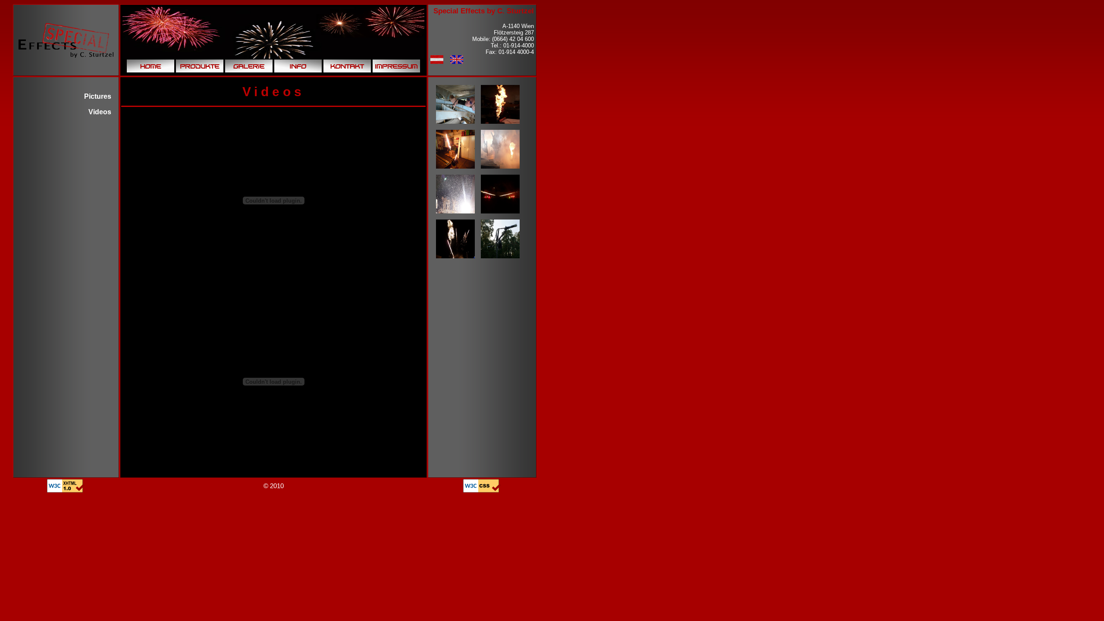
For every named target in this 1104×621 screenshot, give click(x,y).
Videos (99, 112)
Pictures (97, 96)
